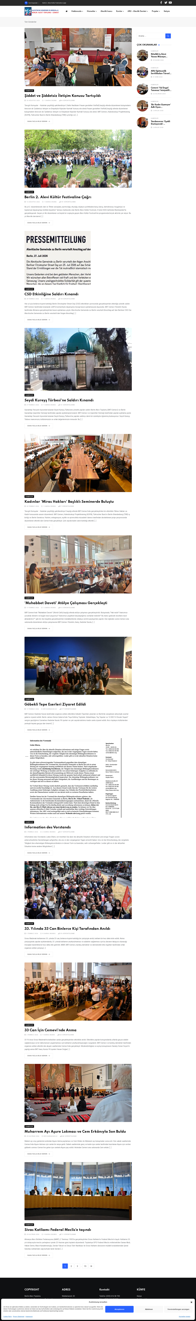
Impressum (29, 1316)
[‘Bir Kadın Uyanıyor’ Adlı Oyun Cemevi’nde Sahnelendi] (142, 106)
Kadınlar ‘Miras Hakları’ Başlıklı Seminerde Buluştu (69, 502)
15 (85, 1266)
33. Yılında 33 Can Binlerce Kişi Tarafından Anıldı (67, 929)
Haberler (154, 51)
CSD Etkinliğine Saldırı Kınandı (51, 294)
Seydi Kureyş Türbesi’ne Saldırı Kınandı (54, 3)
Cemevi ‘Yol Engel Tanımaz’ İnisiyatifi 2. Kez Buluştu (160, 90)
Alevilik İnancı (106, 11)
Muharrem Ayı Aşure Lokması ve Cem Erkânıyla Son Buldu (75, 1131)
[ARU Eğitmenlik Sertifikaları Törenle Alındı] (142, 72)
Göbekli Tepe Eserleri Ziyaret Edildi (55, 704)
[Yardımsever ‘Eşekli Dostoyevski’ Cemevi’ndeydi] (142, 122)
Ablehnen (149, 1309)
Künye (139, 1296)
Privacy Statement (18, 1316)
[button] (191, 1302)
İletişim (167, 11)
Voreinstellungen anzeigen (178, 1309)
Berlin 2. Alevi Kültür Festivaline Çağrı (57, 197)
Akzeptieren (119, 1309)
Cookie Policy (7, 1316)
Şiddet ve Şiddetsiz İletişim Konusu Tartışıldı (62, 96)
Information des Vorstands (47, 827)
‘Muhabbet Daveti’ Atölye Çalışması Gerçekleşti (65, 603)
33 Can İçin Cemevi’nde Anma (50, 1030)
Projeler (155, 11)
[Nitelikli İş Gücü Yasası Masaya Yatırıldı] (142, 55)
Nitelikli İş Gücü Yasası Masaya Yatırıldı (158, 56)
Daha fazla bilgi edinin (37, 121)
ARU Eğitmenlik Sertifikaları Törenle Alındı (161, 73)
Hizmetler (91, 11)
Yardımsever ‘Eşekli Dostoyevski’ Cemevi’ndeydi (160, 124)
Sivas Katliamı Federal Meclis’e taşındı (57, 1230)
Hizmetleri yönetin (184, 1316)
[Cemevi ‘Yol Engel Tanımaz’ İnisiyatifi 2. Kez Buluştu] (142, 89)
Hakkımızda (76, 11)
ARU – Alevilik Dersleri (137, 11)
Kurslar (119, 11)
